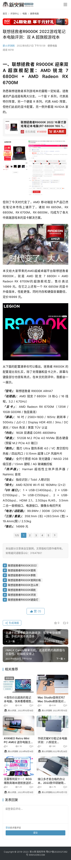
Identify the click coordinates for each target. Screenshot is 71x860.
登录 (8, 827)
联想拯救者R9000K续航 (22, 589)
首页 (5, 13)
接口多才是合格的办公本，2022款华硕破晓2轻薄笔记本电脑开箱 (51, 781)
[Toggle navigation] (65, 4)
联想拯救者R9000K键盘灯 (23, 599)
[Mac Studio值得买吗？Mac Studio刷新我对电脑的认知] (52, 684)
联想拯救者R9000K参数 (22, 575)
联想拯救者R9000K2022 (22, 565)
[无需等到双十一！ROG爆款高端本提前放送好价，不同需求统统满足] (18, 766)
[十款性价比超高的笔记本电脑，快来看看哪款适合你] (18, 684)
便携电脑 (52, 45)
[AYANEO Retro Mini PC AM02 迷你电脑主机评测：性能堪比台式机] (18, 725)
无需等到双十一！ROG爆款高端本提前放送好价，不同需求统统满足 (18, 781)
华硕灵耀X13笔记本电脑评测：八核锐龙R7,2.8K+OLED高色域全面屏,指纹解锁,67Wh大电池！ (52, 740)
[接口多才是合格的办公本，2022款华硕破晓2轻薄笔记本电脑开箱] (52, 766)
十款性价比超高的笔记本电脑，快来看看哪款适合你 (17, 699)
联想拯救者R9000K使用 (22, 570)
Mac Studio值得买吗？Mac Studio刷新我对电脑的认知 (52, 699)
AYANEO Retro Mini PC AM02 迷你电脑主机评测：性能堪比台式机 (18, 740)
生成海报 (13, 622)
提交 (35, 832)
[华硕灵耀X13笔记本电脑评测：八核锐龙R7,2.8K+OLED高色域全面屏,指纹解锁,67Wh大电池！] (52, 725)
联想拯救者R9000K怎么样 (23, 584)
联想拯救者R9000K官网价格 (24, 580)
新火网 (33, 851)
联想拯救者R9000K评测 (22, 594)
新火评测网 (9, 45)
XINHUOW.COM (37, 854)
